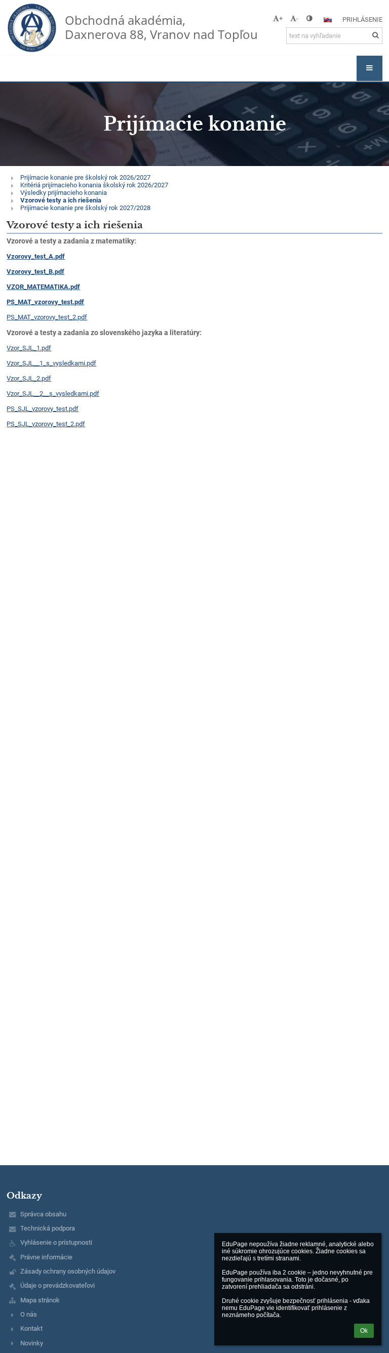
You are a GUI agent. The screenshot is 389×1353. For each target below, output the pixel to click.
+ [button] (281, 18)
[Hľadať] (375, 35)
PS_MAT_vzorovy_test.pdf (45, 302)
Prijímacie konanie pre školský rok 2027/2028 (85, 208)
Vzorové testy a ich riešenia (60, 200)
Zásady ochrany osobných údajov (67, 1271)
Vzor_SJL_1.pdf (29, 348)
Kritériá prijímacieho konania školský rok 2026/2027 (94, 185)
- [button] (297, 18)
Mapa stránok (40, 1300)
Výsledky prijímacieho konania (63, 192)
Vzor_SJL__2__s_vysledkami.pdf (53, 393)
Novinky (31, 1343)
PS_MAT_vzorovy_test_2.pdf (47, 317)
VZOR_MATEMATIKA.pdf (43, 287)
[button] (309, 18)
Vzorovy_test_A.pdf (36, 256)
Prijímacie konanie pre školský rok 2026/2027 (85, 177)
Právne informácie (46, 1257)
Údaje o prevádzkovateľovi (57, 1285)
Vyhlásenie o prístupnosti (56, 1242)
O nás (28, 1314)
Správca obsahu (43, 1214)
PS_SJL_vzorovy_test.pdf (43, 409)
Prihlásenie (362, 19)
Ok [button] (364, 1330)
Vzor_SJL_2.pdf (29, 378)
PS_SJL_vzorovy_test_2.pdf (46, 424)
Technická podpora (47, 1228)
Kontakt (31, 1328)
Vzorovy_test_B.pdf (35, 271)
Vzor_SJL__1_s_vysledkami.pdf (51, 363)
